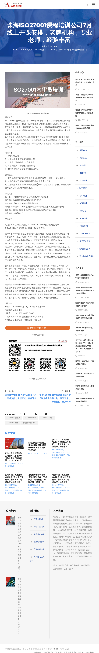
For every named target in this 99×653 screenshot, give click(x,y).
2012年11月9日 (83, 120)
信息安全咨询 (84, 241)
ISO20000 (32, 453)
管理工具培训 (39, 526)
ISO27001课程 (51, 49)
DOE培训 (83, 203)
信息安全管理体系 (80, 49)
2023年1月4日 (83, 356)
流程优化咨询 (84, 248)
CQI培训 (82, 173)
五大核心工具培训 (86, 256)
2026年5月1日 (83, 381)
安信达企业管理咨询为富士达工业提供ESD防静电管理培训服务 (19, 599)
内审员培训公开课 (49, 46)
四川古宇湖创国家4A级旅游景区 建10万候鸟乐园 (84, 97)
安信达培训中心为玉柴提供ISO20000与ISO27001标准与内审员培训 (37, 446)
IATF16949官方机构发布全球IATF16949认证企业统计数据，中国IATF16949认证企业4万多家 (84, 346)
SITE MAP (64, 649)
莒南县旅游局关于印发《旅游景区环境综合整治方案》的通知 (84, 290)
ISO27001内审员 (23, 49)
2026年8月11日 (19, 570)
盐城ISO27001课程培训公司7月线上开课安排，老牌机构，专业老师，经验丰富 (37, 478)
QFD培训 (83, 195)
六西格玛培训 (39, 549)
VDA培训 (83, 180)
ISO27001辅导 (65, 49)
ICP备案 (54, 649)
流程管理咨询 (39, 542)
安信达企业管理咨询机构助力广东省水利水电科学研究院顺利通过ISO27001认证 (13, 457)
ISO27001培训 (37, 49)
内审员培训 (83, 226)
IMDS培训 (83, 218)
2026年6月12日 (19, 629)
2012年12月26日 (83, 297)
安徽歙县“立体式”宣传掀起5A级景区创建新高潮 (84, 113)
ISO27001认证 (14, 463)
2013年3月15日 (83, 105)
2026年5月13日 (83, 282)
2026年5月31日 (83, 322)
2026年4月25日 (84, 335)
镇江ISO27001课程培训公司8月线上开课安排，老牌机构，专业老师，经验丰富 (61, 443)
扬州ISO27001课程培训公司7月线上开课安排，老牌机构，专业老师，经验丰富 (14, 478)
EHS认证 (82, 211)
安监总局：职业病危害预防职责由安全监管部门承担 (84, 82)
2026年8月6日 (83, 310)
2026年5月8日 (83, 368)
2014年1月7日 (83, 132)
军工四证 (83, 188)
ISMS (6, 463)
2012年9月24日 (83, 89)
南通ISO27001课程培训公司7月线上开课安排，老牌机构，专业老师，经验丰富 (61, 478)
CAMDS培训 (84, 233)
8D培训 (82, 165)
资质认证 (83, 157)
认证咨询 (83, 150)
